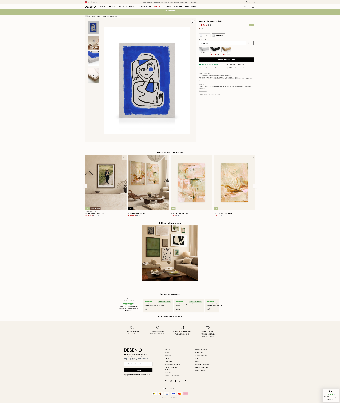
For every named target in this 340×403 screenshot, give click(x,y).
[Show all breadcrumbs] (87, 16)
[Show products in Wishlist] (249, 7)
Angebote (157, 6)
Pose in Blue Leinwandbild (109, 16)
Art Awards (168, 372)
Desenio (175, 398)
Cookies (197, 361)
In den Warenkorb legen (226, 59)
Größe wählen (203, 40)
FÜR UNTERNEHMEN (190, 6)
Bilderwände (167, 6)
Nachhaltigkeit (169, 361)
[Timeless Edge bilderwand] (170, 253)
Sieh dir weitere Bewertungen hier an (170, 316)
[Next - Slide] (255, 51)
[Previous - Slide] (197, 51)
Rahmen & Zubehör (145, 6)
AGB (196, 358)
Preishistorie (203, 91)
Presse (167, 352)
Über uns (167, 349)
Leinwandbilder (131, 6)
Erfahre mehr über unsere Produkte (209, 94)
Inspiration (178, 6)
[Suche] (245, 6)
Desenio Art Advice (201, 349)
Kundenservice (199, 352)
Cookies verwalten (200, 370)
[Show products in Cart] (253, 7)
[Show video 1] (93, 75)
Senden (138, 370)
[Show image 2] (93, 43)
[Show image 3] (93, 58)
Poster (121, 6)
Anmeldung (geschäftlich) (172, 375)
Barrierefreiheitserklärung (172, 364)
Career (167, 358)
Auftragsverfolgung (201, 355)
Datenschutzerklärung (135, 374)
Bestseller (103, 6)
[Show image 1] (93, 27)
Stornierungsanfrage (201, 367)
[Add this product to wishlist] (193, 22)
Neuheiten (113, 6)
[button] (250, 43)
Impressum (168, 355)
